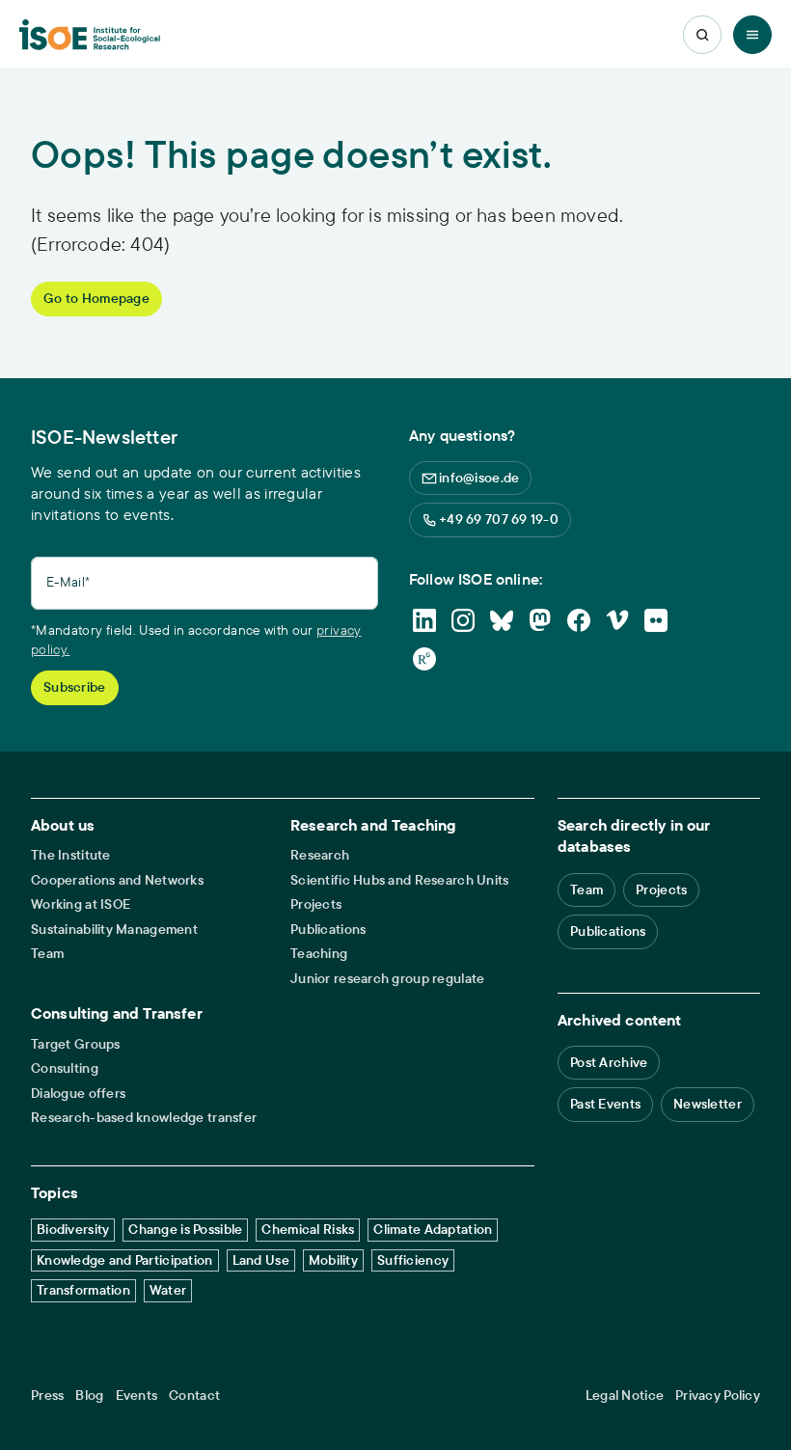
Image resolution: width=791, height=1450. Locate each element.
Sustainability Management (114, 929)
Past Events (605, 1103)
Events (137, 1395)
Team (47, 953)
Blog (89, 1395)
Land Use (260, 1260)
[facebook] (578, 620)
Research (319, 855)
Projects (315, 904)
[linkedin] (424, 620)
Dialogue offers (78, 1093)
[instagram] (463, 620)
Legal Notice (625, 1395)
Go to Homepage (96, 298)
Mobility (333, 1260)
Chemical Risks (307, 1229)
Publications (328, 929)
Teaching (318, 953)
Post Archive (608, 1062)
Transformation (83, 1290)
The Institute (71, 855)
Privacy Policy (717, 1395)
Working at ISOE (80, 904)
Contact (194, 1395)
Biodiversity (73, 1229)
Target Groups (76, 1044)
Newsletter (707, 1103)
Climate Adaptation (432, 1229)
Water (168, 1290)
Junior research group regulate (387, 979)
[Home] (89, 35)
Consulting (64, 1068)
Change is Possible (185, 1229)
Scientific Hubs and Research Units (399, 880)
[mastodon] (540, 620)
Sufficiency (413, 1260)
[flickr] (656, 620)
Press (47, 1395)
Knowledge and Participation (125, 1260)
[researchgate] (424, 658)
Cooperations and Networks (117, 880)
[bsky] (501, 620)
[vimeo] (617, 620)
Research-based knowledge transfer (144, 1117)
